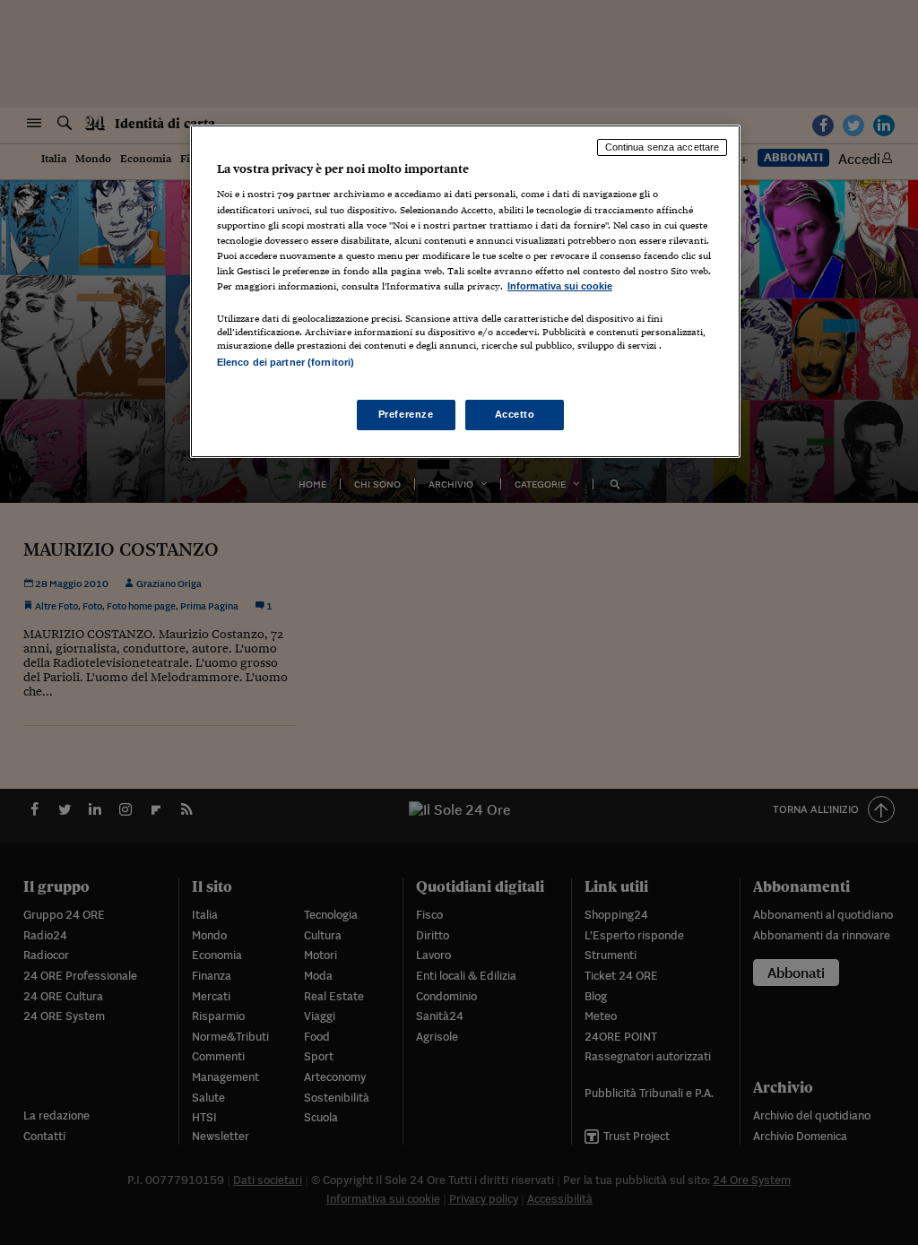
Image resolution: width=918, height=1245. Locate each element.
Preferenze (406, 414)
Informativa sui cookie (559, 286)
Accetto (515, 414)
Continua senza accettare (662, 147)
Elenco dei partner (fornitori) (285, 362)
